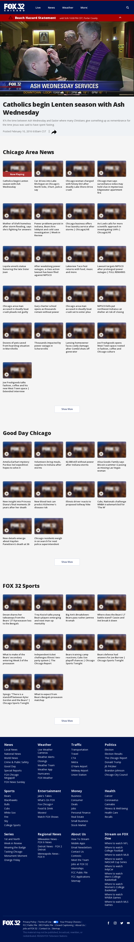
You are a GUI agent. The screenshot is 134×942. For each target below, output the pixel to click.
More (84, 7)
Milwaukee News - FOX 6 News (48, 840)
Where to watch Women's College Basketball (114, 887)
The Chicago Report (116, 758)
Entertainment (49, 791)
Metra (74, 762)
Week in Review (13, 843)
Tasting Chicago (13, 851)
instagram (115, 923)
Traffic (76, 745)
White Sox (10, 812)
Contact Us (77, 851)
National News (12, 753)
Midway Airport (79, 770)
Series (9, 834)
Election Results (113, 753)
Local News (10, 749)
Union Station (79, 774)
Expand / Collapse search (128, 7)
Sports (9, 791)
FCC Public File (79, 872)
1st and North (12, 839)
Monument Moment (15, 855)
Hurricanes (44, 773)
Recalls (109, 816)
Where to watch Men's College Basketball (114, 876)
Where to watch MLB (117, 854)
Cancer (109, 796)
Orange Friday (12, 860)
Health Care (111, 812)
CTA (73, 758)
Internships (77, 868)
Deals (74, 804)
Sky (6, 821)
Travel (74, 753)
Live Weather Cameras (45, 751)
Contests (76, 855)
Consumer (77, 800)
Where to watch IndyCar (114, 868)
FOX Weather (45, 777)
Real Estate (77, 816)
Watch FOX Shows (48, 816)
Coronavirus (111, 800)
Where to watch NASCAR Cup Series (116, 860)
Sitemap (75, 880)
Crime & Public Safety (16, 762)
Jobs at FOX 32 (79, 864)
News (8, 745)
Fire (6, 816)
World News (11, 758)
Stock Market (78, 825)
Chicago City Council (116, 774)
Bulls (7, 804)
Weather (44, 745)
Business (76, 796)
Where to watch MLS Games (116, 903)
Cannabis (110, 804)
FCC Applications (80, 876)
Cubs (7, 808)
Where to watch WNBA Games (114, 896)
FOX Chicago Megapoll (11, 776)
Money (76, 791)
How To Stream (80, 839)
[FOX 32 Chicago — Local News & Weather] (15, 7)
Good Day (10, 766)
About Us (78, 834)
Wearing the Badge (15, 847)
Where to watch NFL (116, 843)
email (128, 923)
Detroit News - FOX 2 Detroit (50, 848)
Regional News (49, 834)
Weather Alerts (46, 757)
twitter (122, 923)
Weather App (45, 769)
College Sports (12, 825)
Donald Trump (113, 762)
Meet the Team (80, 860)
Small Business (79, 821)
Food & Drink (45, 808)
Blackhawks (10, 800)
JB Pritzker (110, 766)
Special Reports (13, 770)
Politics (110, 745)
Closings (42, 761)
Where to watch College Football (114, 849)
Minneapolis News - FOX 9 (49, 855)
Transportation (79, 749)
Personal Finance (81, 812)
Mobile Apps (78, 843)
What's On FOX (46, 800)
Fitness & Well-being (116, 808)
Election (109, 749)
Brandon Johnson (114, 770)
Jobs (73, 808)
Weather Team (46, 765)
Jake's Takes (45, 796)
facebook (108, 923)
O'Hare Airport (79, 766)
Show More (67, 409)
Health (110, 791)
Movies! (42, 812)
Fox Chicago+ (45, 804)
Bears (7, 796)
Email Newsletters (81, 847)
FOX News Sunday (14, 782)
